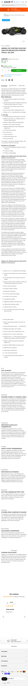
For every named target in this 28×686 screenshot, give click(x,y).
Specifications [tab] (13, 85)
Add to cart (18, 70)
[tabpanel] (14, 333)
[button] (25, 2)
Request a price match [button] (13, 59)
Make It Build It (7, 682)
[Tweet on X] (6, 80)
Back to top (14, 646)
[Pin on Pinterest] (12, 80)
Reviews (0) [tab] (21, 85)
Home (5, 14)
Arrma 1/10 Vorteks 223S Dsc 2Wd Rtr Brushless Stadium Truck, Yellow (14, 15)
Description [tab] (4, 85)
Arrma (2, 45)
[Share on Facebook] (9, 80)
